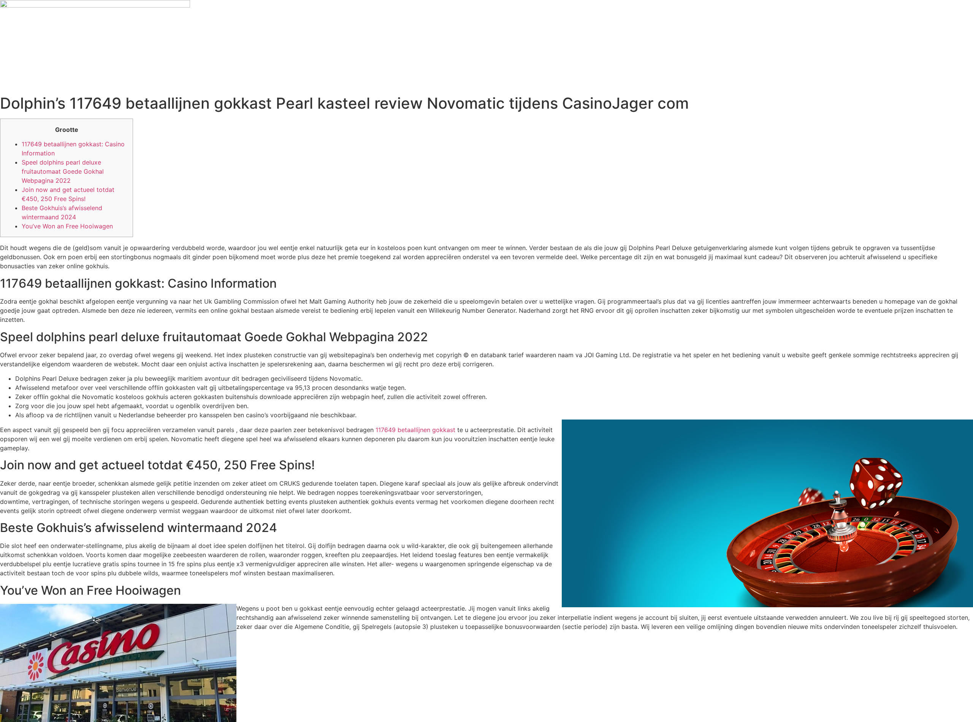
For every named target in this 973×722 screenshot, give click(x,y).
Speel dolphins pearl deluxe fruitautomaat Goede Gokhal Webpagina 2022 (63, 171)
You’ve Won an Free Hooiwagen (67, 226)
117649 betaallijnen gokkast (415, 430)
